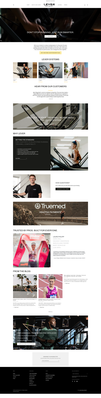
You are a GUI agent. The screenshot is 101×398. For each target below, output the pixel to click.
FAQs (47, 372)
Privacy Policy (32, 375)
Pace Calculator (49, 377)
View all (50, 310)
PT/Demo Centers (49, 375)
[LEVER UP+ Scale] (50, 70)
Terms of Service (32, 373)
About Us (31, 382)
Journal (14, 375)
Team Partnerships (33, 372)
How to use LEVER (16, 373)
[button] (13, 5)
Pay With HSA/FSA (32, 383)
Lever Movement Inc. (19, 388)
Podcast (47, 378)
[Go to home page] (49, 5)
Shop (14, 372)
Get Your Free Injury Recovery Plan (50, 52)
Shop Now (50, 36)
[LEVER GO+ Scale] (76, 70)
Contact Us (31, 380)
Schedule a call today (63, 187)
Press (14, 377)
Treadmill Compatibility (50, 373)
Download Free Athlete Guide (26, 342)
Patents (31, 378)
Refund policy (32, 377)
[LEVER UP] (25, 70)
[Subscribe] (58, 359)
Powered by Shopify (16, 390)
